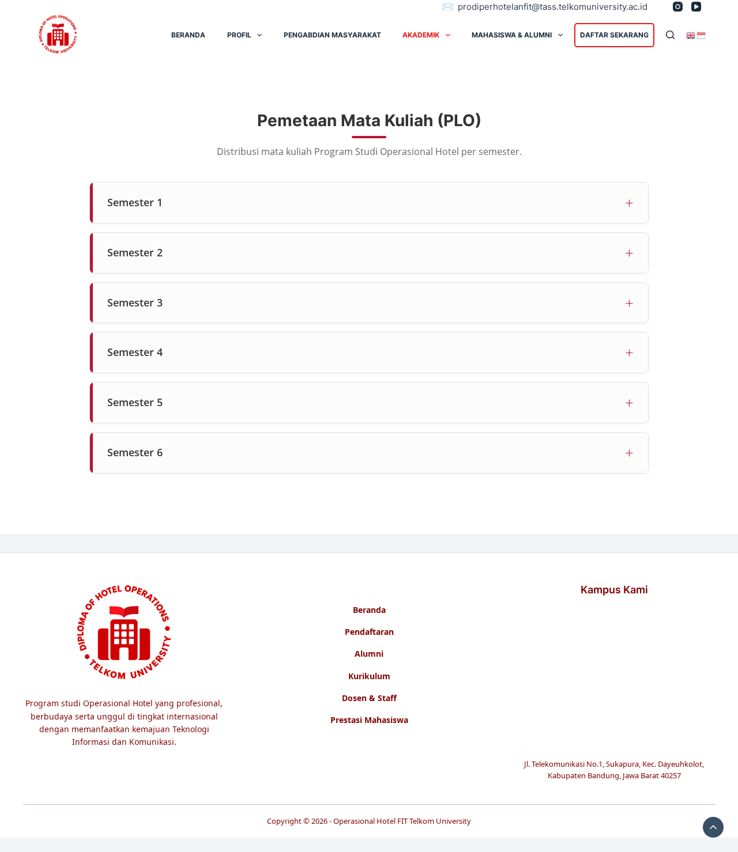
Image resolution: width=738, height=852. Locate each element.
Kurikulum (369, 676)
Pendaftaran (369, 632)
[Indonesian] (701, 34)
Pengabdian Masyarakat (332, 35)
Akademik (420, 35)
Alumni (369, 654)
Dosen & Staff (369, 698)
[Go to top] (713, 827)
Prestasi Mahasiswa (369, 720)
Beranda (369, 610)
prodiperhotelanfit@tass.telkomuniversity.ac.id (552, 6)
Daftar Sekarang (614, 35)
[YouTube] (696, 7)
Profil (239, 35)
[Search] (670, 35)
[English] (691, 34)
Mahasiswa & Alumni (512, 35)
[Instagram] (678, 7)
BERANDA (188, 35)
